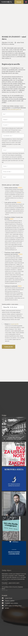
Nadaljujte (8, 347)
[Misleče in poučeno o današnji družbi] (14, 553)
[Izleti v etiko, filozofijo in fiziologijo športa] (14, 528)
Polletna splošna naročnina (13, 187)
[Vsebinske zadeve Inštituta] (3, 603)
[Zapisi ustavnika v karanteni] (14, 503)
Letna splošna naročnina (13, 202)
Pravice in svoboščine (9, 44)
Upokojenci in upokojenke (13, 286)
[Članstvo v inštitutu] (3, 601)
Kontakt (4, 595)
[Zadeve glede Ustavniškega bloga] (3, 605)
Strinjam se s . (12, 324)
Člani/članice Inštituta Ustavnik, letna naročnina (14, 218)
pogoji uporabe (14, 324)
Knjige (4, 415)
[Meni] (9, 2)
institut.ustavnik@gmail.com (14, 109)
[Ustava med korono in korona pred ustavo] (14, 429)
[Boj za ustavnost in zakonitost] (14, 454)
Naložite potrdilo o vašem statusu (10, 304)
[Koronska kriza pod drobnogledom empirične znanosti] (14, 479)
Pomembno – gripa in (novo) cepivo (10, 583)
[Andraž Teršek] (3, 598)
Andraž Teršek (20, 42)
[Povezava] (5, 2)
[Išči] (11, 2)
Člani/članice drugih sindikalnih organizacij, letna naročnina (14, 253)
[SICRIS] (3, 608)
